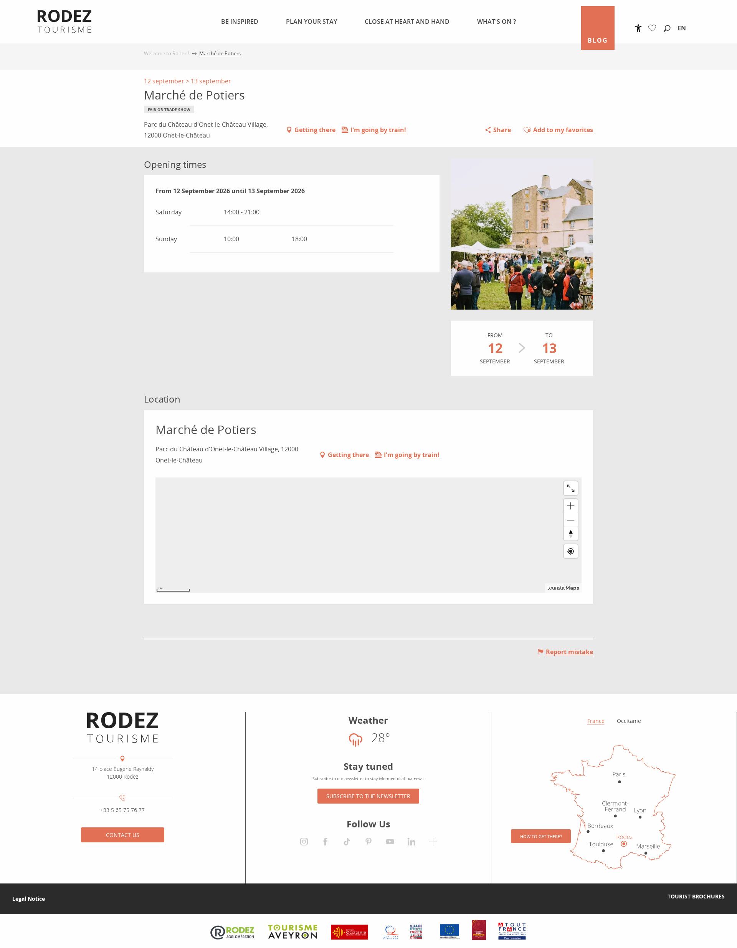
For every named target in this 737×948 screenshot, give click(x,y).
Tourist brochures (696, 896)
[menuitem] (235, 21)
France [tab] (596, 720)
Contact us (122, 835)
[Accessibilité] (638, 28)
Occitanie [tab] (629, 720)
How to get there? (541, 836)
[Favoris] (654, 28)
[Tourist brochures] (655, 896)
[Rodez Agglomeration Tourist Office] (122, 727)
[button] (667, 28)
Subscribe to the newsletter (368, 796)
